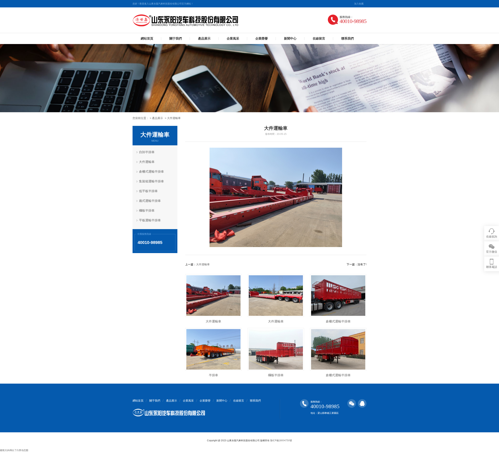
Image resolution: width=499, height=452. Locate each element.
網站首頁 (147, 38)
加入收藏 (359, 3)
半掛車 (213, 375)
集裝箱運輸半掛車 (151, 181)
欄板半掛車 (147, 210)
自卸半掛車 (147, 152)
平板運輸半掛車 (150, 220)
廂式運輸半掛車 (150, 200)
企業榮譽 (261, 38)
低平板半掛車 (148, 191)
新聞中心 (290, 38)
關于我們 (175, 38)
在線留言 (319, 38)
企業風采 (233, 38)
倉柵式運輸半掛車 (151, 171)
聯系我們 (347, 38)
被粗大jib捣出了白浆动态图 (14, 450)
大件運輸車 (174, 118)
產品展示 (204, 38)
